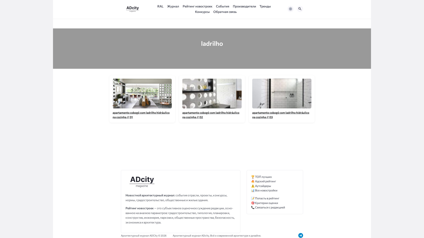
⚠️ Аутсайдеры (261, 186)
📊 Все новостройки (264, 190)
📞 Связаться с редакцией (268, 207)
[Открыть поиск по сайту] (300, 9)
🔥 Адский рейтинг (263, 181)
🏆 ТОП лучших (261, 176)
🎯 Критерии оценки (264, 203)
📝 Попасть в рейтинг (265, 198)
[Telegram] (300, 235)
